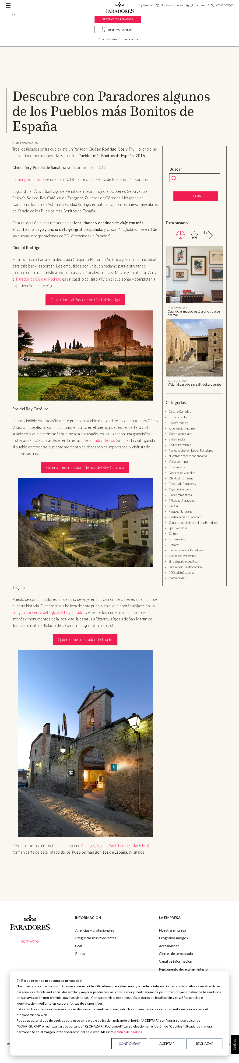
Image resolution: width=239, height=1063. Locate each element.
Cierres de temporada (176, 953)
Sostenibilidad (177, 578)
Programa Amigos (173, 938)
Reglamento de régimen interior (184, 969)
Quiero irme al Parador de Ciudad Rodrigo (85, 299)
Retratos (174, 545)
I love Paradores (178, 423)
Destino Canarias (180, 411)
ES (13, 15)
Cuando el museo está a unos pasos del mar (194, 313)
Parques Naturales (180, 511)
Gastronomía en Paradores (186, 517)
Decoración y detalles (182, 473)
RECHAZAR (204, 1043)
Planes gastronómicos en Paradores (191, 450)
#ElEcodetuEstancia (181, 572)
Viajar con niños (179, 461)
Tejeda (102, 845)
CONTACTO (30, 941)
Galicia (173, 506)
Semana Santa (178, 417)
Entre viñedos (177, 439)
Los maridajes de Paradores (186, 550)
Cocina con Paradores (182, 556)
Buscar (175, 169)
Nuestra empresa (172, 930)
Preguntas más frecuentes (95, 938)
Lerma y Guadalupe (28, 179)
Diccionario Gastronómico (185, 567)
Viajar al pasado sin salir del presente (194, 384)
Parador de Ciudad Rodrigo (38, 279)
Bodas (80, 953)
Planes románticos (180, 495)
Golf (78, 946)
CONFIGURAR (129, 1043)
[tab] (180, 235)
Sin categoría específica (183, 561)
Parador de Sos (102, 440)
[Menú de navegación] (8, 5)
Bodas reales (177, 467)
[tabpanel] (194, 316)
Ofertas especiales (180, 434)
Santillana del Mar (123, 845)
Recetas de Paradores (182, 484)
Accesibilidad (169, 946)
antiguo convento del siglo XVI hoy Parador (48, 612)
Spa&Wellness (178, 528)
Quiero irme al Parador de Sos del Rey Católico (85, 467)
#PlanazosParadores (182, 500)
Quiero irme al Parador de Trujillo (85, 639)
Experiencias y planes (182, 428)
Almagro (88, 845)
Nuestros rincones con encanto (188, 456)
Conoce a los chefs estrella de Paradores (193, 522)
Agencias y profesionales (94, 930)
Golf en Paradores (180, 445)
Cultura (174, 533)
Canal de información (175, 961)
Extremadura (177, 539)
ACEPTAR (167, 1043)
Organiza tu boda (180, 489)
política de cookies (128, 1032)
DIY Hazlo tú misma (181, 478)
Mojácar (149, 845)
